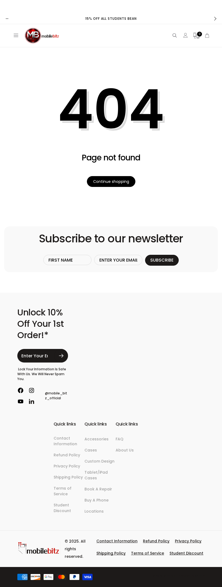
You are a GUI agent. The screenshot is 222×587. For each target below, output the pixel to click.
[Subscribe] (61, 355)
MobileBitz (171, 576)
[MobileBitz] (39, 553)
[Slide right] (215, 18)
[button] (15, 35)
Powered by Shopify (191, 576)
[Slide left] (7, 18)
